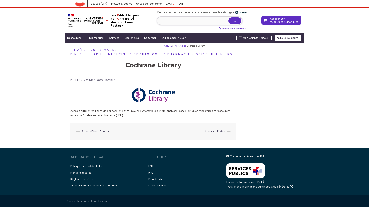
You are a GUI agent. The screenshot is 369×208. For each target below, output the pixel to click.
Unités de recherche (149, 4)
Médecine (118, 54)
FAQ (151, 172)
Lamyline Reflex (215, 131)
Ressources (74, 38)
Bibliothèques (95, 38)
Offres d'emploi (157, 185)
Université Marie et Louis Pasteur (87, 201)
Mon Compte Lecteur (255, 38)
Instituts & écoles (121, 4)
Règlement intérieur (82, 179)
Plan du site (155, 179)
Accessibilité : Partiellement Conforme (93, 185)
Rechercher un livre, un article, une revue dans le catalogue (195, 12)
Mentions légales (80, 172)
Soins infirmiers (214, 54)
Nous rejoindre (288, 38)
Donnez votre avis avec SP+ (243, 182)
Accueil (81, 4)
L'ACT (170, 4)
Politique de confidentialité (86, 166)
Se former (150, 38)
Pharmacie (178, 54)
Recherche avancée (233, 28)
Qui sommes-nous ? (174, 38)
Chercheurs (132, 38)
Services (114, 38)
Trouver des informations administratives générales (258, 187)
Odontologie (148, 54)
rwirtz (110, 80)
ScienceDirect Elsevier (95, 131)
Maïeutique (180, 45)
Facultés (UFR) (98, 4)
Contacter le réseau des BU (246, 156)
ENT (151, 166)
